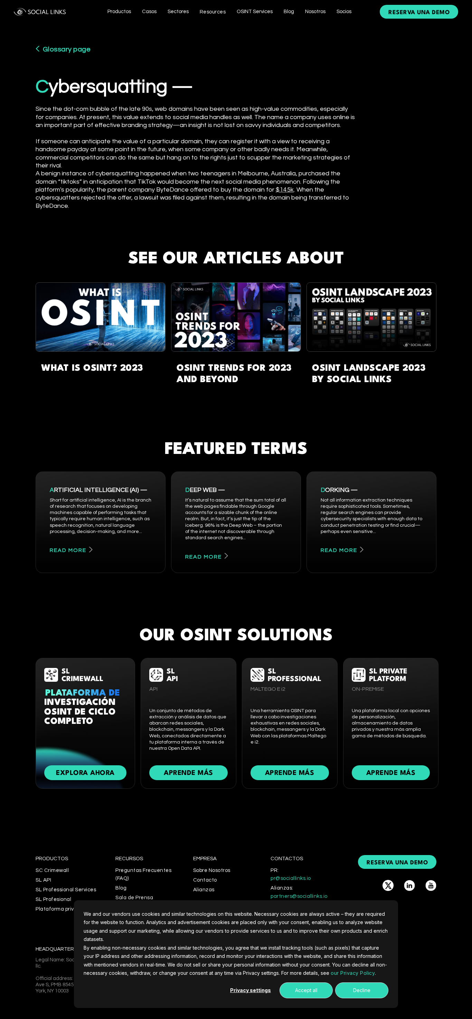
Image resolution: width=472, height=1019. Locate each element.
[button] (119, 11)
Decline (361, 990)
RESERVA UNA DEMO (397, 863)
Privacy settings (250, 990)
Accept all (306, 990)
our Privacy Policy (353, 973)
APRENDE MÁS (188, 773)
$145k (285, 189)
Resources (213, 11)
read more (68, 550)
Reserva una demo (419, 13)
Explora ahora (85, 773)
